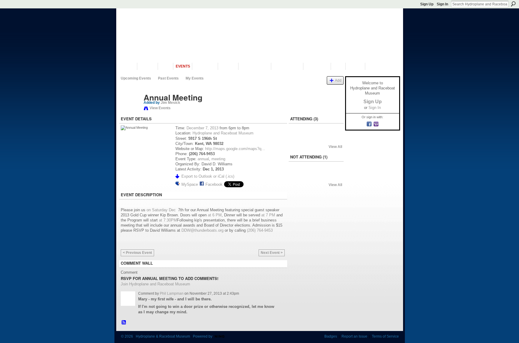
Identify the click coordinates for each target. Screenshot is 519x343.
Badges (330, 336)
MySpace (189, 184)
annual (203, 159)
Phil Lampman (172, 293)
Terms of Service (385, 336)
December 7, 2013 (202, 128)
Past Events (168, 78)
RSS (124, 322)
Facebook (214, 184)
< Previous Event (137, 253)
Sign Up (426, 4)
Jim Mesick (170, 103)
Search (513, 4)
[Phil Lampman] (316, 138)
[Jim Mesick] (130, 110)
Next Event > (272, 253)
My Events (195, 78)
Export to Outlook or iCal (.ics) (207, 176)
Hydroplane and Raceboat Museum (223, 133)
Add (338, 80)
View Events (160, 108)
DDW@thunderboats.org (202, 230)
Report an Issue (354, 336)
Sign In (442, 4)
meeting (218, 159)
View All (335, 147)
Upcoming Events (136, 78)
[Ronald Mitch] (300, 177)
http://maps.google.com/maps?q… (235, 148)
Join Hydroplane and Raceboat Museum (155, 284)
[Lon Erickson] (300, 138)
